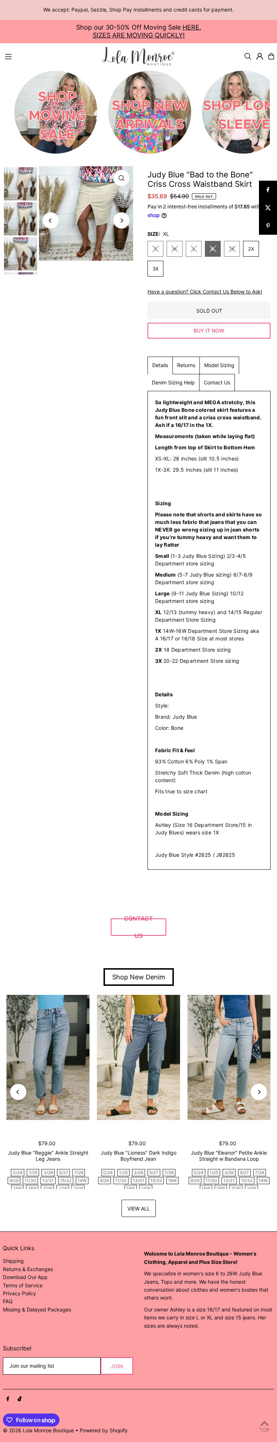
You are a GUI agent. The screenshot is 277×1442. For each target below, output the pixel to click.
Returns (186, 365)
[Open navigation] (50, 56)
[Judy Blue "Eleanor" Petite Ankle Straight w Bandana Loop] (229, 1057)
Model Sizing (219, 365)
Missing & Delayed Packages (37, 1309)
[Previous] (51, 220)
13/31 (48, 1180)
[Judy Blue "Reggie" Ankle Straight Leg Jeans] (48, 1057)
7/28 (78, 1172)
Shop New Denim (138, 977)
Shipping (13, 1261)
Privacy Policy (19, 1293)
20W (47, 1188)
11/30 (30, 1180)
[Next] (121, 220)
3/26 (48, 1172)
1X (231, 249)
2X (251, 249)
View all (138, 1208)
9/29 (13, 1180)
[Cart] (271, 56)
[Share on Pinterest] (268, 226)
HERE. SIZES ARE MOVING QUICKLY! (147, 31)
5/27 (63, 1172)
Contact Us (217, 382)
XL (213, 249)
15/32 (65, 1180)
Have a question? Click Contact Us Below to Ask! (205, 292)
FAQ (8, 1301)
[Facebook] (7, 1399)
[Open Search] (248, 56)
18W (32, 1188)
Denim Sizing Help (173, 382)
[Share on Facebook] (268, 190)
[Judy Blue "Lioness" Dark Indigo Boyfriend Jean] (138, 1057)
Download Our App (25, 1277)
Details (160, 365)
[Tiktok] (20, 1399)
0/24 (18, 1172)
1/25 (33, 1172)
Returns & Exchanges (28, 1269)
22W (62, 1188)
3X (155, 269)
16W (17, 1188)
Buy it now (209, 330)
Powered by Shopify (104, 1430)
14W (82, 1180)
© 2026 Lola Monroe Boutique (38, 1430)
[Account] (259, 56)
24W (78, 1188)
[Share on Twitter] (268, 208)
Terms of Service (23, 1285)
